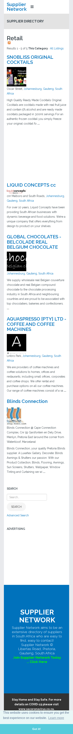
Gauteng (48, 88)
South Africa (26, 200)
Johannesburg (33, 88)
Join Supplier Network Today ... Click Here (37, 660)
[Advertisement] (36, 152)
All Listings (57, 48)
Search (16, 506)
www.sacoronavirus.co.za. (36, 709)
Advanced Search (18, 515)
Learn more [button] (56, 718)
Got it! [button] (36, 728)
